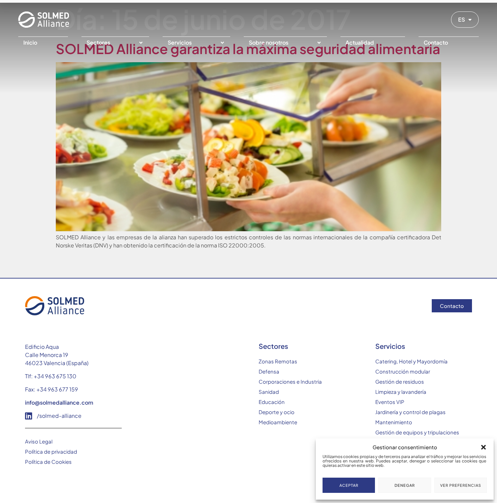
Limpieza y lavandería (400, 391)
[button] (483, 447)
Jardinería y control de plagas (410, 412)
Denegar (405, 485)
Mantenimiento (393, 422)
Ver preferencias (460, 485)
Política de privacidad (51, 451)
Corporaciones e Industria (290, 381)
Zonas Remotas (278, 361)
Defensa (269, 371)
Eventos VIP (389, 402)
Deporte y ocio (276, 412)
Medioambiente (278, 422)
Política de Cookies (48, 461)
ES (461, 19)
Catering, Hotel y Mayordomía (411, 361)
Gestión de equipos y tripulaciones (417, 432)
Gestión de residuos (399, 381)
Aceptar (348, 485)
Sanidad (269, 391)
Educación (272, 402)
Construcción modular (402, 371)
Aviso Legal (38, 441)
